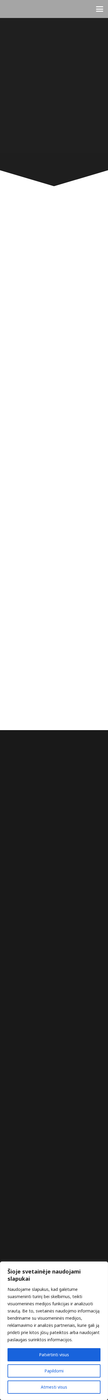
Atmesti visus (54, 1387)
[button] (99, 9)
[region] (54, 1331)
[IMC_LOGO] (12, 8)
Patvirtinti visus (54, 1354)
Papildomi (54, 1371)
